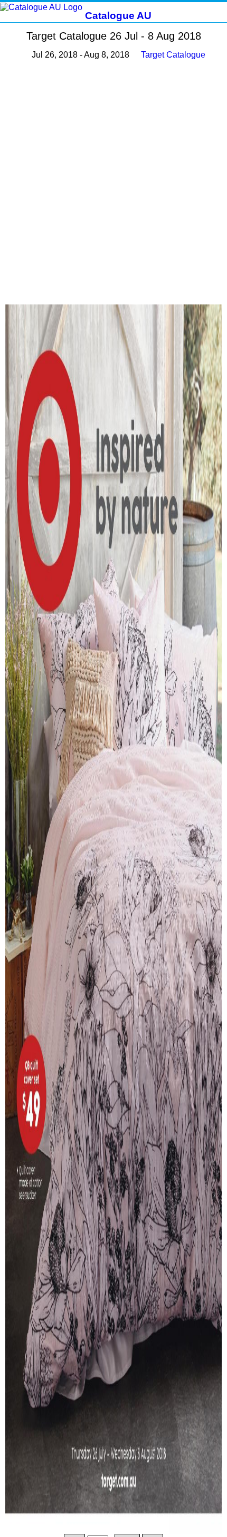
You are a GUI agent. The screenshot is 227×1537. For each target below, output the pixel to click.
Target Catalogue (173, 54)
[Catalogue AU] (41, 6)
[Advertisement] (113, 183)
